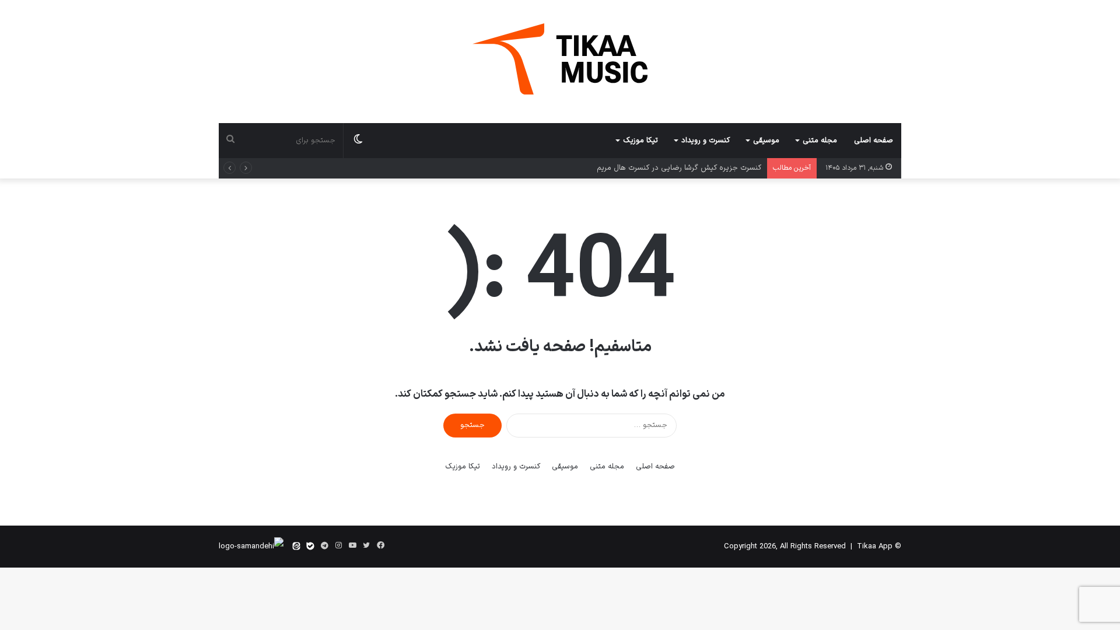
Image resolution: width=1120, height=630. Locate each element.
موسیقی (766, 140)
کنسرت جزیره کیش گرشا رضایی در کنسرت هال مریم (679, 168)
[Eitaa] (296, 547)
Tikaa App (874, 546)
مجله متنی (820, 140)
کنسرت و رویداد (705, 140)
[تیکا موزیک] (560, 58)
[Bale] (310, 547)
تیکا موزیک (640, 140)
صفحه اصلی (873, 140)
